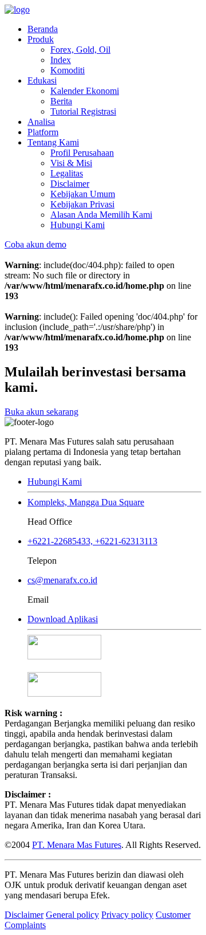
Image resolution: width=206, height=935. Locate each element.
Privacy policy (127, 915)
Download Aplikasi (62, 619)
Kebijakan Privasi (82, 204)
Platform (42, 132)
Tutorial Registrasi (83, 111)
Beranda (42, 29)
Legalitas (66, 173)
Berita (61, 101)
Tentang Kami (53, 142)
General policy (72, 915)
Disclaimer (69, 183)
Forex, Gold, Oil (80, 49)
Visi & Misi (71, 163)
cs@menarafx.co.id (62, 580)
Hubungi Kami (77, 225)
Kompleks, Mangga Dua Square (85, 502)
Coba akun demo (35, 244)
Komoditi (67, 70)
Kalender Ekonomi (84, 91)
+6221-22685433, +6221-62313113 (92, 541)
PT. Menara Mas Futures (76, 845)
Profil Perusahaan (82, 153)
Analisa (41, 122)
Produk (40, 39)
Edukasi (42, 80)
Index (60, 60)
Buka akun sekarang (41, 412)
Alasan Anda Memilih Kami (101, 214)
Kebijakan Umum (82, 194)
